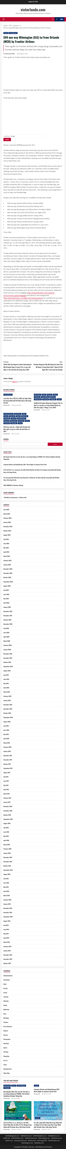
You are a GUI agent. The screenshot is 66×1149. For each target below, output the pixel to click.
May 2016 (6, 836)
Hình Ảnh (6, 1001)
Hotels (18, 416)
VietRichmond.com (31, 1138)
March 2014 (6, 942)
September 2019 (8, 666)
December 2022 (7, 611)
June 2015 (6, 883)
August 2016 (6, 823)
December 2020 (7, 624)
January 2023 (7, 607)
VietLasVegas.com (44, 1138)
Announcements (8, 414)
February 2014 (7, 946)
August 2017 (6, 772)
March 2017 (6, 794)
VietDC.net (6, 1138)
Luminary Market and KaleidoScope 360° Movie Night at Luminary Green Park (25, 464)
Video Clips (6, 1073)
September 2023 (8, 582)
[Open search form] (52, 19)
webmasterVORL (10, 53)
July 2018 (6, 726)
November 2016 (7, 811)
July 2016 (6, 828)
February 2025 (7, 518)
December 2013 (7, 955)
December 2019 (7, 654)
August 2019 (6, 671)
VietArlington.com (27, 1143)
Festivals (37, 397)
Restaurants (38, 399)
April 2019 (6, 688)
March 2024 (6, 556)
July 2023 (6, 590)
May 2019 (6, 683)
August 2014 (6, 921)
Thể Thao (6, 423)
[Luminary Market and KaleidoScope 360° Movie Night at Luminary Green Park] (48, 1085)
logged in (15, 381)
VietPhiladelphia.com (40, 1136)
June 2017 (6, 781)
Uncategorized (13, 33)
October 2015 (7, 866)
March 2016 (6, 845)
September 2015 (8, 870)
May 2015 (6, 887)
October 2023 (7, 577)
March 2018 (6, 743)
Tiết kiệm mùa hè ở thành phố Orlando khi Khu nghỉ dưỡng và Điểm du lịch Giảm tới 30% (16, 429)
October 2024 (7, 531)
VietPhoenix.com (56, 1138)
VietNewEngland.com (12, 1136)
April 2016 (6, 840)
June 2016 (6, 832)
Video (61, 19)
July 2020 (6, 628)
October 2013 (7, 963)
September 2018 (8, 717)
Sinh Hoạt (45, 399)
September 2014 (8, 917)
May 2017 (6, 785)
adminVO (7, 405)
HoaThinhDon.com (17, 1138)
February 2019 (7, 696)
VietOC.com (9, 1140)
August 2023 (7, 586)
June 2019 (6, 679)
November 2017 (7, 760)
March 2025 (6, 514)
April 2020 (6, 637)
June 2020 (6, 633)
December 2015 (7, 857)
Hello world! (23, 497)
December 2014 (7, 908)
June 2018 (6, 730)
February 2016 (7, 849)
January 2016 (7, 853)
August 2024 (7, 535)
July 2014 (6, 925)
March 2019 (6, 692)
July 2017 (6, 777)
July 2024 (6, 539)
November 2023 (7, 573)
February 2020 (7, 645)
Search (6, 439)
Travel (59, 399)
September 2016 (8, 819)
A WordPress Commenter (11, 497)
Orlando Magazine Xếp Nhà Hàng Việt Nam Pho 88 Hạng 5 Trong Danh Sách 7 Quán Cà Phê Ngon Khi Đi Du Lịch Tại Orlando (48, 366)
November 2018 (7, 709)
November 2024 (7, 526)
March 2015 (6, 895)
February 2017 (7, 798)
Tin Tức (5, 1060)
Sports (27, 421)
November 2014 (7, 912)
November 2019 (7, 658)
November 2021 (7, 616)
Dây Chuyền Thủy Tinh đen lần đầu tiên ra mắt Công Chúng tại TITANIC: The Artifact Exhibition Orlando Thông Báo (16, 1094)
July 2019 (6, 675)
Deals (5, 33)
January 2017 (7, 802)
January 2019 (7, 700)
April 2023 (6, 603)
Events (55, 394)
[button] (3, 19)
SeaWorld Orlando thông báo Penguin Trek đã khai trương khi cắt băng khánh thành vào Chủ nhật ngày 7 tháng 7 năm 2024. (48, 405)
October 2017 (7, 764)
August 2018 (6, 722)
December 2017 (7, 756)
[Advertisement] (16, 74)
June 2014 (6, 929)
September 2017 (8, 768)
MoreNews (39, 1147)
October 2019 (7, 662)
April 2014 (6, 938)
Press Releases (45, 397)
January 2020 (7, 650)
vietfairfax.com (39, 1143)
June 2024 (6, 543)
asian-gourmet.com (20, 1140)
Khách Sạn (24, 416)
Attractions (37, 394)
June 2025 (6, 509)
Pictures (14, 418)
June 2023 (6, 594)
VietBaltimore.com (54, 1136)
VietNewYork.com (26, 1136)
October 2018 (7, 713)
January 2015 (7, 904)
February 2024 (7, 560)
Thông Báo (53, 399)
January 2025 (7, 522)
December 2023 (7, 569)
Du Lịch (49, 394)
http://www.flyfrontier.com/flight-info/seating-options (23, 298)
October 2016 (7, 815)
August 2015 (6, 874)
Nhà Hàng (6, 418)
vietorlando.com (33, 9)
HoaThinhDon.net (54, 1140)
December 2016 (7, 806)
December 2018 (7, 705)
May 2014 (6, 934)
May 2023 (6, 599)
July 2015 (6, 879)
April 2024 (6, 552)
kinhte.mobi (32, 1140)
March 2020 (6, 641)
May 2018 (6, 734)
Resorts (53, 397)
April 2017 (6, 789)
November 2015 (7, 862)
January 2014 (7, 951)
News (4, 1014)
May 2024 (6, 548)
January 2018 (7, 751)
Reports (5, 1031)
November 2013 (7, 959)
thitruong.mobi (42, 1140)
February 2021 (7, 620)
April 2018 (6, 739)
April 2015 (6, 891)
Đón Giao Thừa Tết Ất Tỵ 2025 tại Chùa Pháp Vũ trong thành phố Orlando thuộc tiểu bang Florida (17, 400)
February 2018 (7, 747)
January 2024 (7, 565)
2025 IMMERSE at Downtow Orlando (13, 485)
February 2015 (7, 900)
